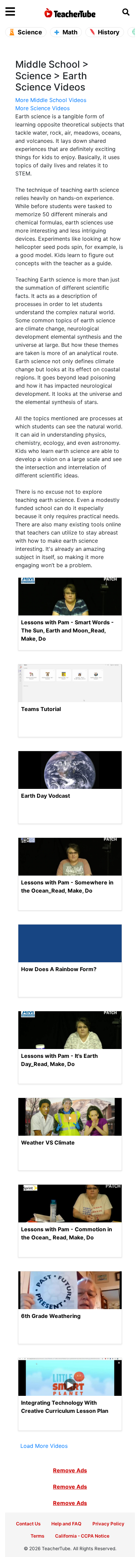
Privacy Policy (108, 1523)
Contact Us (28, 1523)
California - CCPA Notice (82, 1536)
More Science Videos (42, 108)
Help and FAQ (66, 1523)
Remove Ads (70, 1470)
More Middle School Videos (50, 100)
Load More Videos (44, 1445)
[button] (21, 12)
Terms (37, 1536)
